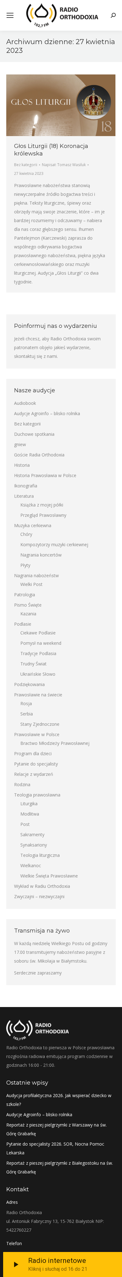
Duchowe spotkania (34, 434)
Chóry (26, 534)
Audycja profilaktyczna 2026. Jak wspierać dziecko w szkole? (58, 1099)
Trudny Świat (33, 664)
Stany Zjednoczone (39, 724)
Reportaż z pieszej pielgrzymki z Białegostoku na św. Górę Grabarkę (59, 1167)
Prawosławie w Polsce (36, 734)
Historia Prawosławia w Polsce (45, 475)
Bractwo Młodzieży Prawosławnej (54, 743)
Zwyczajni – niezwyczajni (39, 896)
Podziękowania (29, 684)
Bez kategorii (25, 164)
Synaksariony (33, 845)
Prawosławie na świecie (38, 695)
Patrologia (24, 595)
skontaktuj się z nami (35, 356)
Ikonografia (25, 486)
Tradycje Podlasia (38, 653)
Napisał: (64, 164)
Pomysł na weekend (40, 643)
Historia (22, 465)
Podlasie (22, 624)
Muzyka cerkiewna (32, 525)
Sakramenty (32, 834)
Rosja (26, 703)
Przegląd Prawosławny (43, 515)
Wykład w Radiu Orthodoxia (42, 886)
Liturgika (29, 803)
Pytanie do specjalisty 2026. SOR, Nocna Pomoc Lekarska (55, 1148)
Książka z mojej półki (41, 505)
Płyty (25, 565)
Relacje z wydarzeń (33, 774)
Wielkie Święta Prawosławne (49, 876)
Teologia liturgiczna (40, 855)
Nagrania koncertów (41, 555)
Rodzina (22, 784)
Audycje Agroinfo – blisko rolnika (47, 413)
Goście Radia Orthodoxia (39, 455)
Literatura (24, 496)
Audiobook (25, 403)
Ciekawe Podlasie (38, 633)
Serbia (26, 714)
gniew (20, 444)
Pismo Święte (28, 605)
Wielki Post (31, 584)
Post (25, 824)
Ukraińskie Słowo (37, 674)
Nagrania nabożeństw (36, 575)
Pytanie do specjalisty (36, 764)
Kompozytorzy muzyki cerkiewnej (54, 544)
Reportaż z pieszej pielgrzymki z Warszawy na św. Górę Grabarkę (56, 1129)
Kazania (28, 614)
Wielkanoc (30, 865)
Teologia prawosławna (37, 795)
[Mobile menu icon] (10, 15)
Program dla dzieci (33, 753)
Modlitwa (29, 814)
